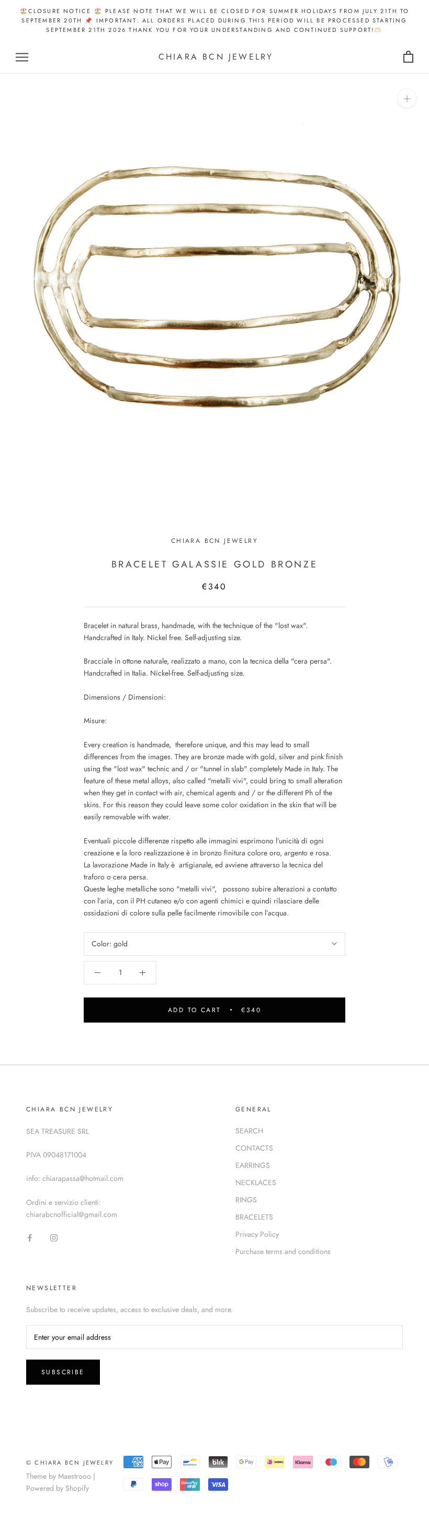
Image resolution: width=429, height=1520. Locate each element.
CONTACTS (254, 1148)
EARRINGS (252, 1165)
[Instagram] (54, 1237)
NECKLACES (255, 1182)
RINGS (246, 1199)
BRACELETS (254, 1217)
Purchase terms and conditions (283, 1251)
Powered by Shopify (57, 1488)
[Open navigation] (22, 57)
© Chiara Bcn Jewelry (70, 1462)
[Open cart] (408, 57)
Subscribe (63, 1372)
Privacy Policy (257, 1234)
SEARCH (249, 1131)
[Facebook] (29, 1237)
